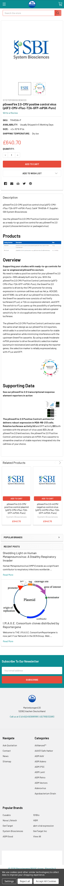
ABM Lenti (40, 772)
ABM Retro (40, 777)
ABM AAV (39, 756)
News (5, 756)
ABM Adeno (40, 761)
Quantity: (9, 148)
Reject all (25, 881)
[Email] (11, 183)
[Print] (18, 183)
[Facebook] (5, 183)
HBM (35, 820)
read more (8, 574)
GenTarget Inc (40, 831)
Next (59, 463)
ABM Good (8, 836)
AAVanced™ (40, 745)
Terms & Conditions (32, 852)
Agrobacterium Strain (45, 793)
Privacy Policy (32, 863)
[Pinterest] (30, 183)
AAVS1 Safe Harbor (44, 750)
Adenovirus (40, 788)
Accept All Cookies (46, 881)
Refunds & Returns (32, 859)
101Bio (36, 815)
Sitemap (7, 761)
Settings (9, 881)
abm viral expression (43, 825)
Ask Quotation (10, 745)
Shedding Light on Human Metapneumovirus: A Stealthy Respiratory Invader (29, 556)
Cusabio (7, 815)
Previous (56, 463)
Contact (7, 750)
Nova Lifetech (10, 820)
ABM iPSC (40, 766)
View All (37, 836)
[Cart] (60, 4)
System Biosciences (13, 831)
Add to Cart (16, 498)
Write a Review (10, 112)
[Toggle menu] (4, 4)
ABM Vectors (41, 782)
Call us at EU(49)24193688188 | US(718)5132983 (32, 716)
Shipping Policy (32, 856)
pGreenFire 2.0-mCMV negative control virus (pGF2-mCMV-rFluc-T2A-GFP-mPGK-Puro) (47, 508)
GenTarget (8, 825)
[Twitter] (24, 183)
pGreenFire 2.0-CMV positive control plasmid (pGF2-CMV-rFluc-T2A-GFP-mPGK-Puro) (16, 508)
